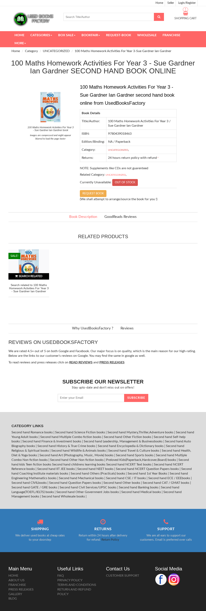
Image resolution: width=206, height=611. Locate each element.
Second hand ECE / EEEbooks (169, 478)
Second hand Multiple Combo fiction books (71, 437)
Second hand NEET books (95, 469)
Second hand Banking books (139, 487)
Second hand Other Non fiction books (77, 459)
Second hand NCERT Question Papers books (148, 469)
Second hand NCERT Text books (129, 464)
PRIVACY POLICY (69, 580)
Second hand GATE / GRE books (34, 487)
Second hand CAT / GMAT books (166, 482)
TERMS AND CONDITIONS (76, 584)
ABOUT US (16, 580)
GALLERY (15, 594)
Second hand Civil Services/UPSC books (88, 487)
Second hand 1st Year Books (148, 473)
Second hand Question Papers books (75, 482)
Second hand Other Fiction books (128, 437)
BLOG (12, 598)
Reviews (127, 328)
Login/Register (187, 3)
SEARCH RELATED (30, 276)
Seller (170, 3)
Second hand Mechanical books (81, 478)
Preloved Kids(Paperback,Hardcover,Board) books (141, 459)
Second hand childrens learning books (78, 464)
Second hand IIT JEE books (56, 469)
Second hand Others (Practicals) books (98, 473)
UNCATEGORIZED (56, 51)
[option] (28, 282)
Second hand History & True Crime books (66, 446)
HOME (13, 575)
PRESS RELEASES (21, 589)
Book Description (83, 217)
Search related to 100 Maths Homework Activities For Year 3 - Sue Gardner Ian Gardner (29, 288)
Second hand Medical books (141, 492)
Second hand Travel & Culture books (134, 450)
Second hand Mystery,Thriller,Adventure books (140, 432)
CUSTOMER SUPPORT (122, 575)
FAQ (60, 575)
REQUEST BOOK (93, 193)
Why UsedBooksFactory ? (92, 328)
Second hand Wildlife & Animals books (79, 450)
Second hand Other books (122, 482)
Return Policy (110, 539)
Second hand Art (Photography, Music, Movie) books (76, 455)
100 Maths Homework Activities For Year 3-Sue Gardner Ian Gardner (123, 51)
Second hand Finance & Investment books (52, 441)
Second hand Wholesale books (64, 496)
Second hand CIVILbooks (29, 482)
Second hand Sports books (135, 455)
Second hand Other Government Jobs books (88, 492)
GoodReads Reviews (120, 217)
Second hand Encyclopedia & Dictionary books (131, 446)
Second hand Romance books (32, 432)
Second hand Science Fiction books (80, 432)
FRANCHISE (17, 584)
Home (159, 3)
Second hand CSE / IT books (126, 478)
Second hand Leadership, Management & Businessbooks (123, 441)
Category (31, 51)
